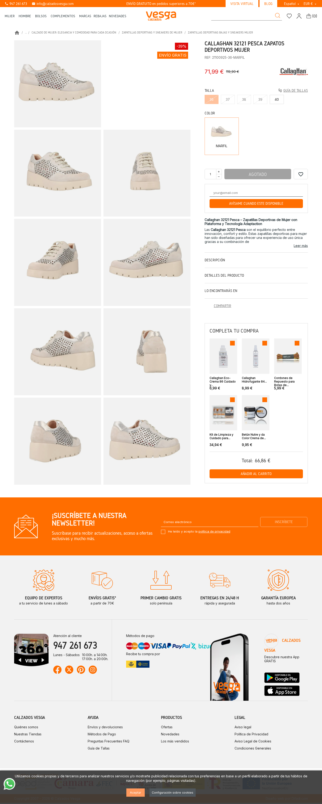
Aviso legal (243, 727)
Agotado (258, 174)
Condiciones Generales (253, 748)
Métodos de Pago (102, 734)
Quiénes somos (26, 727)
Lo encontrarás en (221, 291)
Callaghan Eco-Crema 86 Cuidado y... (223, 380)
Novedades (170, 734)
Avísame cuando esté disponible (256, 203)
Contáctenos (24, 741)
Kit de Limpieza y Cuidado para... (221, 436)
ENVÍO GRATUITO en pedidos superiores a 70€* (161, 4)
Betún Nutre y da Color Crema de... (254, 436)
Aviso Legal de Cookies (253, 741)
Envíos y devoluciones (105, 727)
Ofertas (167, 727)
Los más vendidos (175, 741)
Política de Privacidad (251, 734)
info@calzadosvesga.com (53, 4)
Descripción (215, 260)
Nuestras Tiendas (27, 734)
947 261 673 (16, 4)
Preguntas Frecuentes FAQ (108, 741)
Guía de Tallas (99, 748)
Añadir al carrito (256, 474)
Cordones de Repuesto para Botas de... (284, 380)
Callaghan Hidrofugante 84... (254, 379)
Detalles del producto (224, 275)
